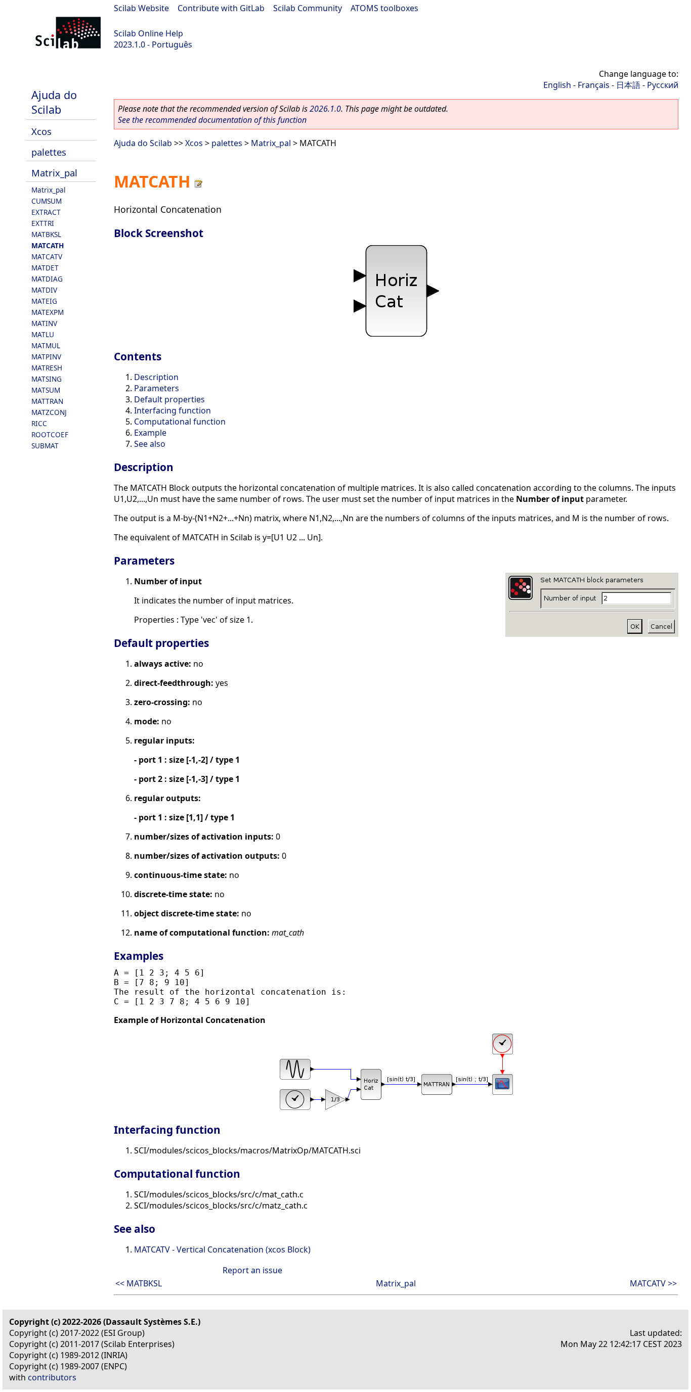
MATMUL (45, 345)
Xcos (41, 131)
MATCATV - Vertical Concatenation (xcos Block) (222, 1249)
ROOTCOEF (49, 434)
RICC (39, 423)
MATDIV (44, 290)
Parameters (156, 388)
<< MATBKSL (138, 1283)
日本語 (628, 84)
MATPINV (46, 356)
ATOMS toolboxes (384, 8)
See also (149, 443)
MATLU (42, 334)
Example (150, 432)
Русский (662, 84)
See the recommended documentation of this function (212, 119)
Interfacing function (172, 410)
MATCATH (47, 245)
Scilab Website (141, 8)
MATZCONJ (49, 412)
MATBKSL (46, 234)
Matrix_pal (54, 172)
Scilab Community (307, 8)
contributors (52, 1377)
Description (156, 377)
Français (594, 84)
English (557, 84)
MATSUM (45, 390)
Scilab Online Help (148, 33)
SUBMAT (45, 445)
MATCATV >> (653, 1283)
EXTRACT (46, 212)
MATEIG (44, 301)
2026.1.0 (325, 108)
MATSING (46, 379)
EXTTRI (42, 223)
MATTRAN (47, 401)
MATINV (44, 323)
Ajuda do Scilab (54, 102)
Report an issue (252, 1270)
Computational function (180, 421)
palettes (48, 152)
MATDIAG (47, 279)
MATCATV (46, 256)
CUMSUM (46, 201)
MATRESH (46, 368)
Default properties (169, 399)
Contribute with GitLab (221, 8)
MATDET (45, 267)
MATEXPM (47, 312)
